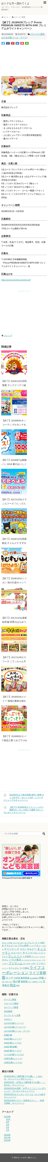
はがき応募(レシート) (14, 1023)
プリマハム (16, 963)
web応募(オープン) (12, 1051)
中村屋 (17, 978)
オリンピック (11, 949)
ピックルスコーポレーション (32, 960)
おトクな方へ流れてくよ (15, 3)
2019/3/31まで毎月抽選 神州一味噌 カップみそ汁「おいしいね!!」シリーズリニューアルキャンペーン (23, 797)
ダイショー (35, 957)
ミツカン (40, 963)
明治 (13, 985)
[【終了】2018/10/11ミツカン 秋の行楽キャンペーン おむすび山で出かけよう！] (14, 560)
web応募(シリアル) (12, 1043)
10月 (8, 1119)
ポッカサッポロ (29, 964)
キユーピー (16, 953)
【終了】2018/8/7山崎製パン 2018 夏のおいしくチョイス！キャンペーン (14, 464)
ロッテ (9, 977)
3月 (7, 1125)
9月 (7, 1122)
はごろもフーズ (30, 943)
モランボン (14, 968)
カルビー (32, 949)
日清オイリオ (37, 982)
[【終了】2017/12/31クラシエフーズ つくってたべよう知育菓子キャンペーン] (14, 481)
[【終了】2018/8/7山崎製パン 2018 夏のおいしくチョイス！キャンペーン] (14, 442)
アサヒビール (10, 945)
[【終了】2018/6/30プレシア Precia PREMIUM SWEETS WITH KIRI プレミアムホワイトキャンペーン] (17, 43)
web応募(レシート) (12, 1039)
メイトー (5, 968)
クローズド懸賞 (37, 34)
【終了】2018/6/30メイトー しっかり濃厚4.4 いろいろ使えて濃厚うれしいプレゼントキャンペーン (23, 810)
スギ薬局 (27, 956)
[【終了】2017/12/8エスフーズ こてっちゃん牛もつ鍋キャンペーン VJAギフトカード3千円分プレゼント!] (14, 639)
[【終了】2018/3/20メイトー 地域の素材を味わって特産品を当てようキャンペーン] (14, 679)
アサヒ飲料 (23, 945)
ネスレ (5, 960)
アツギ (31, 946)
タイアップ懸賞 (11, 1007)
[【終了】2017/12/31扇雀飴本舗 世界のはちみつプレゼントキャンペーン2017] (14, 600)
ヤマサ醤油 (24, 968)
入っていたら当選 (12, 1015)
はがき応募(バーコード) (15, 1027)
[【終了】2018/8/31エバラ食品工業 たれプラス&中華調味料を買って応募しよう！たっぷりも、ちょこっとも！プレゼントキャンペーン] (14, 718)
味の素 (16, 981)
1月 (7, 1130)
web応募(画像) (10, 1047)
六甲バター (9, 982)
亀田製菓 (25, 978)
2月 (7, 1127)
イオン (37, 945)
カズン (23, 949)
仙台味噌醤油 (34, 978)
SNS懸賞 (8, 1011)
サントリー (15, 956)
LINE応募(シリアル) (13, 1062)
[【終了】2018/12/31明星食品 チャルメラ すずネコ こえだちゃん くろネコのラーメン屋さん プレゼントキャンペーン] (14, 521)
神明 (17, 986)
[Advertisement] (24, 61)
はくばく (20, 943)
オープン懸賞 (10, 999)
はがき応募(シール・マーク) (14, 38)
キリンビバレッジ (33, 952)
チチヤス (42, 956)
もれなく (8, 1019)
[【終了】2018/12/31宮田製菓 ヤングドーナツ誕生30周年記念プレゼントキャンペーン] (14, 363)
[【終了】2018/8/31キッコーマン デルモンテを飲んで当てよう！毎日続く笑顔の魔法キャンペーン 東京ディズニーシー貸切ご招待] (14, 403)
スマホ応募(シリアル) (14, 1055)
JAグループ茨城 (7, 943)
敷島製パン (26, 981)
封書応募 (8, 1035)
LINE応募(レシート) (13, 1058)
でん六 (15, 943)
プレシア (8, 336)
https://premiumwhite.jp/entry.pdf (15, 280)
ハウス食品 (15, 959)
